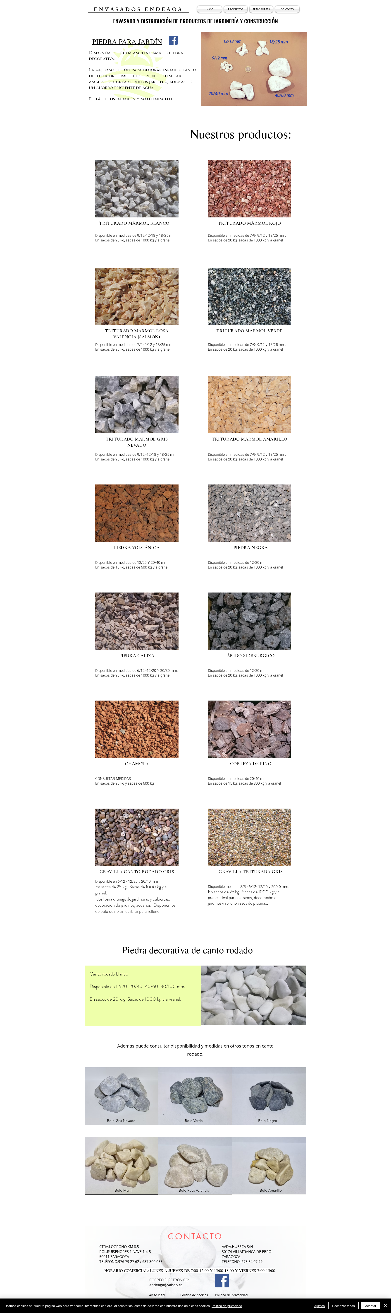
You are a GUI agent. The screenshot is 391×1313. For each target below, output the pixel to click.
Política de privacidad (227, 1305)
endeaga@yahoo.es (166, 1284)
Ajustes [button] (319, 1305)
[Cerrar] (385, 1305)
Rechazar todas (343, 1305)
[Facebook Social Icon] (173, 40)
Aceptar (370, 1305)
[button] (235, 9)
